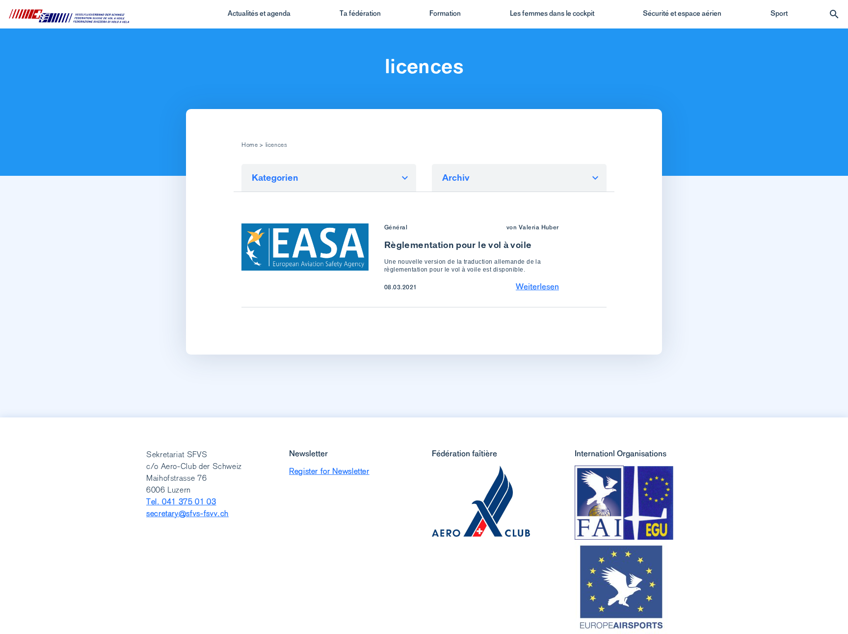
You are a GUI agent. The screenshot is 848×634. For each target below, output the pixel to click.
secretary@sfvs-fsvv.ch (187, 513)
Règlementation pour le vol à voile (457, 245)
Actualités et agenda (259, 13)
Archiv (456, 177)
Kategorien (275, 177)
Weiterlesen (537, 286)
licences (424, 66)
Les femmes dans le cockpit (552, 13)
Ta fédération (360, 13)
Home (249, 145)
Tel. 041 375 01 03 (181, 501)
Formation (445, 13)
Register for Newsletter (329, 471)
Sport (779, 13)
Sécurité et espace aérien (682, 13)
